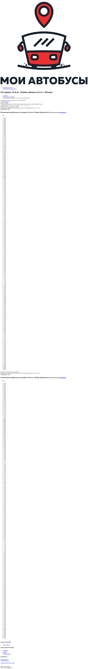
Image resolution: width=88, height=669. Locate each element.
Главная (5, 95)
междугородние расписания (9, 88)
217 (8, 109)
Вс (28, 105)
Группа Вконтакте (5, 660)
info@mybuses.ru (4, 659)
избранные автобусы (8, 87)
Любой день (5, 105)
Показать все (4, 109)
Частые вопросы (7, 654)
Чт (19, 105)
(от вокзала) (62, 377)
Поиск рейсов (6, 644)
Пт (22, 105)
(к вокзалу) (62, 112)
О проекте (5, 650)
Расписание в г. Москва (8, 96)
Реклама (5, 652)
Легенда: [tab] (5, 101)
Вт (13, 105)
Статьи (5, 651)
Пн (10, 105)
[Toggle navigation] (1, 85)
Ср (16, 105)
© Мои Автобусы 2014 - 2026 (7, 663)
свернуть (7, 101)
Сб (25, 105)
